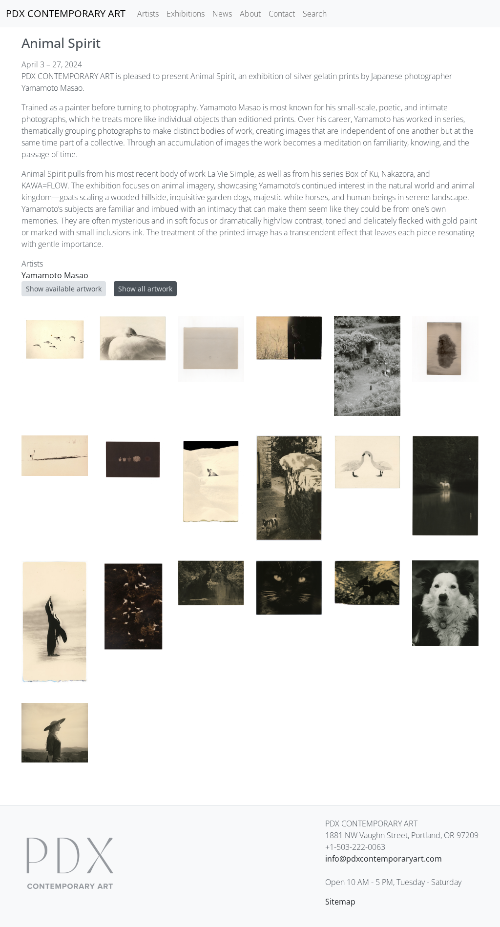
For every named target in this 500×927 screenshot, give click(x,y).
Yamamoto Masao (54, 275)
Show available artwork (64, 288)
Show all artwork (145, 288)
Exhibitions (186, 13)
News (222, 13)
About (250, 13)
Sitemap (340, 901)
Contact (282, 13)
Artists (148, 13)
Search (315, 13)
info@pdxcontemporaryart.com (383, 858)
